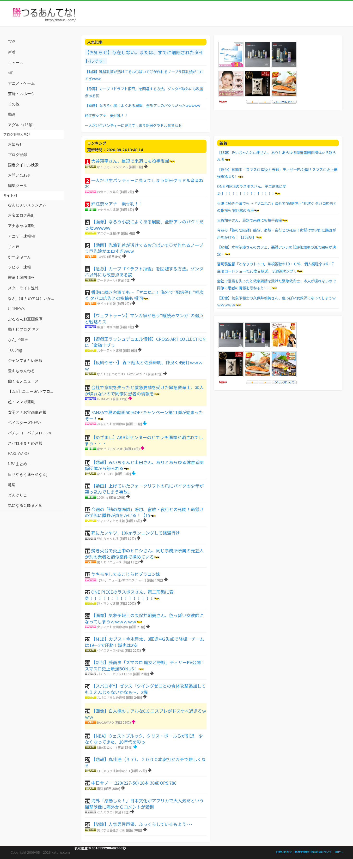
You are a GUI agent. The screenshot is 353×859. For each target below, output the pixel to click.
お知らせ (15, 144)
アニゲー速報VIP (108, 233)
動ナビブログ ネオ (110, 449)
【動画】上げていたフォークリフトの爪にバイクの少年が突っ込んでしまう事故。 (144, 489)
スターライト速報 (109, 350)
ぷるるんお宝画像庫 (111, 424)
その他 (13, 104)
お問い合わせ (19, 175)
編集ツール (17, 185)
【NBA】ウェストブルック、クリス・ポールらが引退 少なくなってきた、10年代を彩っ (144, 739)
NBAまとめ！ (106, 747)
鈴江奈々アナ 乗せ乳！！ (106, 115)
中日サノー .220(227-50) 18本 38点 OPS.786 (133, 783)
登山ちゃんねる (108, 538)
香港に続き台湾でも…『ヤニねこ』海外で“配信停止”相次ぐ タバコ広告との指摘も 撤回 (144, 295)
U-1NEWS (103, 399)
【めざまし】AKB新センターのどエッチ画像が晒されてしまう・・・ (144, 440)
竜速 (100, 788)
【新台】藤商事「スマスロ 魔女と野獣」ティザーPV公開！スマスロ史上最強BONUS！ (145, 665)
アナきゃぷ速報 (108, 209)
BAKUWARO (105, 722)
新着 (12, 52)
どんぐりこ (105, 812)
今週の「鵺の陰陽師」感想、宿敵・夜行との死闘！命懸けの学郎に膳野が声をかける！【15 (144, 512)
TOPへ (338, 851)
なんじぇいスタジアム (112, 167)
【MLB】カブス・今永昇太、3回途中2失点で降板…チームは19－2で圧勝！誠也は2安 (144, 642)
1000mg (102, 497)
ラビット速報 (106, 303)
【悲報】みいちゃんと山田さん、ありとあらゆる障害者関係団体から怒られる (144, 465)
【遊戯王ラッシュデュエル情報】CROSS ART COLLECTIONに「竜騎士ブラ (145, 342)
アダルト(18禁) (20, 124)
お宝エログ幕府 (108, 192)
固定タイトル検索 (23, 164)
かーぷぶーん (106, 280)
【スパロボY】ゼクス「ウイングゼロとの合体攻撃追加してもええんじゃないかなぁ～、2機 (145, 689)
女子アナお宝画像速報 (112, 627)
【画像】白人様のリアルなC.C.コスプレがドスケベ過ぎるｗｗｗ (145, 714)
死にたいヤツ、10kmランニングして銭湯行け (135, 533)
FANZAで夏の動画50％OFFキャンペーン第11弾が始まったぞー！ (144, 415)
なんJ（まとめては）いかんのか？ (121, 374)
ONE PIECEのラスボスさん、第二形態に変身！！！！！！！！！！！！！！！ (129, 595)
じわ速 (101, 256)
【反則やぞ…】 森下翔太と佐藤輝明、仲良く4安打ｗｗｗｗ (144, 365)
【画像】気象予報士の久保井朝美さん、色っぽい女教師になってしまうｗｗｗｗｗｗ (144, 618)
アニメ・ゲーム (21, 83)
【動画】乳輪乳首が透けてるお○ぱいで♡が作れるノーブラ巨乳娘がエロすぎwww (144, 248)
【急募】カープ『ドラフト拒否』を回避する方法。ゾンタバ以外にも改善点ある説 (144, 271)
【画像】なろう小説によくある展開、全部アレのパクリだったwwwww (142, 105)
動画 (12, 114)
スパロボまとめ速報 (111, 697)
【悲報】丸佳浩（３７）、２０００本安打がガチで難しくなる (145, 762)
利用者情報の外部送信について (313, 851)
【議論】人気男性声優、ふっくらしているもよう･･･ (142, 824)
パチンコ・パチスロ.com (114, 674)
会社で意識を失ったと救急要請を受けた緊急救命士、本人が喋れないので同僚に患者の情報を (144, 390)
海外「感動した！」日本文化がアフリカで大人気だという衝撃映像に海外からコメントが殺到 (144, 803)
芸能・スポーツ (21, 93)
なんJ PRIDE (105, 473)
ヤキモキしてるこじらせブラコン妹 (125, 574)
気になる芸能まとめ (111, 830)
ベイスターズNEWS (110, 650)
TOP (11, 41)
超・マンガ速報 (108, 603)
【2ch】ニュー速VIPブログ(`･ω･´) (121, 580)
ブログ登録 (17, 154)
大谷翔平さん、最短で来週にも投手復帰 (130, 161)
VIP (10, 73)
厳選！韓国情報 (108, 327)
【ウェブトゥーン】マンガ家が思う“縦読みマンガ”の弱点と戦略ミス (144, 318)
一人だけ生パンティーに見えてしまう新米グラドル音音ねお (133, 125)
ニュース (15, 62)
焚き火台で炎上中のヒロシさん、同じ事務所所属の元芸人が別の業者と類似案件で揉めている (144, 553)
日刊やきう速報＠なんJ (113, 771)
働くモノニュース (109, 562)
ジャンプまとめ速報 (111, 521)
